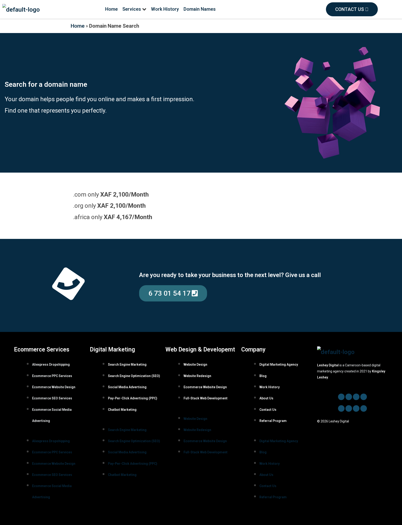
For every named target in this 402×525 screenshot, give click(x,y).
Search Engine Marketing (127, 364)
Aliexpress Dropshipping (51, 364)
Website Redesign (197, 376)
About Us (266, 398)
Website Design (195, 364)
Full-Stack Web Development (206, 398)
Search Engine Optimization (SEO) (134, 376)
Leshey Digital (328, 365)
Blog (263, 376)
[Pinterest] (341, 408)
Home (77, 26)
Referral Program (273, 421)
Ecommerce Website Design (53, 387)
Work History (269, 387)
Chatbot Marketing (122, 409)
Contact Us (267, 409)
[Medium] (363, 408)
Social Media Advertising (127, 387)
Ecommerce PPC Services (52, 376)
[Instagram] (348, 408)
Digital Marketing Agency (278, 364)
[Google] (356, 408)
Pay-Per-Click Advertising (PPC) (132, 398)
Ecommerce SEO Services (52, 398)
